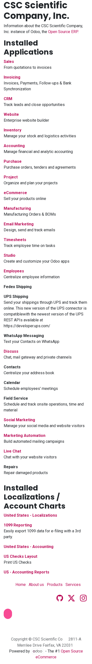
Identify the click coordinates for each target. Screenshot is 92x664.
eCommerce (15, 192)
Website (11, 114)
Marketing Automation (24, 435)
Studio (9, 255)
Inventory (12, 130)
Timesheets (15, 239)
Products (55, 584)
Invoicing (12, 77)
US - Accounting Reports (26, 572)
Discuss (11, 351)
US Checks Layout (20, 556)
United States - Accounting (28, 546)
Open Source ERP (63, 31)
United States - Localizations (30, 515)
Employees (14, 271)
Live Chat (12, 451)
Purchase (13, 161)
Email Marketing (19, 224)
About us (36, 584)
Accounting (14, 145)
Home (20, 584)
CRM (8, 98)
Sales (9, 61)
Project (11, 177)
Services (73, 584)
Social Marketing (19, 420)
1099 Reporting (18, 525)
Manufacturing (17, 208)
